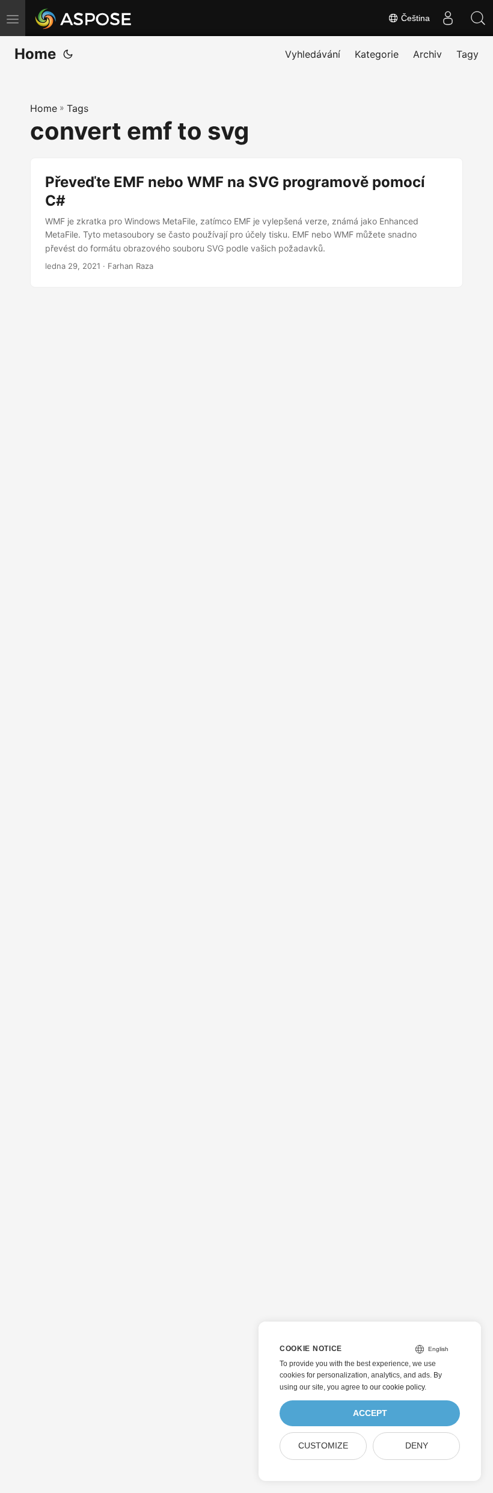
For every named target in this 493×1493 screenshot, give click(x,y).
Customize (323, 1445)
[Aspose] (83, 18)
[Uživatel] (448, 18)
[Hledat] (478, 18)
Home (35, 54)
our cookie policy (397, 1387)
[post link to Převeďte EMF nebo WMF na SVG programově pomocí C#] (246, 222)
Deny (416, 1445)
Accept (370, 1413)
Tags (77, 108)
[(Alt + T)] (68, 54)
